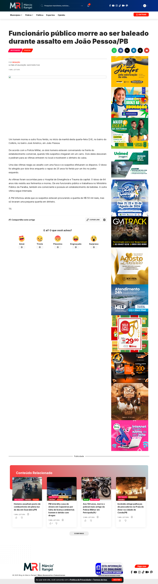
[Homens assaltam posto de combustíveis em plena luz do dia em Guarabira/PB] (27, 489)
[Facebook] (110, 6)
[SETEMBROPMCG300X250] (129, 133)
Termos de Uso (100, 580)
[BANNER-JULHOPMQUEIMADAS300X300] (129, 401)
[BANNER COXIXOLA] (129, 198)
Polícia (27, 50)
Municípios (64, 497)
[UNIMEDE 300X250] (129, 164)
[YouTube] (113, 6)
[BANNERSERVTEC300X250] (129, 367)
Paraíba (28, 499)
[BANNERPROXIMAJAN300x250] (129, 435)
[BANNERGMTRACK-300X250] (129, 231)
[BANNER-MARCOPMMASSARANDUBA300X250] (129, 102)
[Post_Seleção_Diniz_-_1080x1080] (129, 333)
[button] (117, 579)
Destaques (15, 50)
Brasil (86, 499)
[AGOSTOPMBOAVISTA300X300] (129, 265)
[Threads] (127, 5)
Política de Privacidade (80, 580)
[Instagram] (116, 6)
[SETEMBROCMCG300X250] (129, 71)
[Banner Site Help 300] (129, 299)
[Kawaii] (123, 5)
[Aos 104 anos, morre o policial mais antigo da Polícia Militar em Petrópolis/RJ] (96, 489)
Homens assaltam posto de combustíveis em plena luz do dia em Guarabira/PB (27, 507)
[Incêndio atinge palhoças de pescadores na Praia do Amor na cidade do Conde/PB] (131, 489)
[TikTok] (119, 5)
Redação (16, 62)
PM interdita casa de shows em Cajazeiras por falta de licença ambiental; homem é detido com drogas (61, 510)
